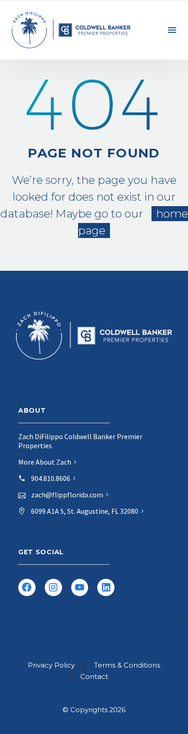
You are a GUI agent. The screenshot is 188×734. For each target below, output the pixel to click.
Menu (172, 30)
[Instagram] (53, 587)
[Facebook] (27, 587)
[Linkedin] (106, 587)
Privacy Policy (51, 665)
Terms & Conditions (127, 665)
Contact (94, 676)
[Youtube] (80, 587)
